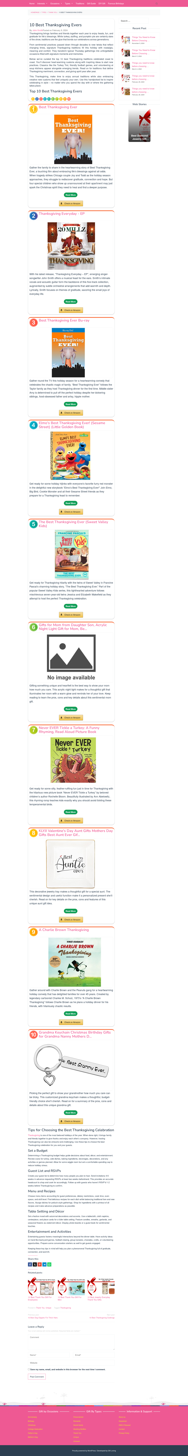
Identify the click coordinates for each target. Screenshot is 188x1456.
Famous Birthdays (116, 3)
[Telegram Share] (44, 1264)
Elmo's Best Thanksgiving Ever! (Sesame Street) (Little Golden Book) (72, 425)
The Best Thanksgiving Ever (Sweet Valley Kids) (73, 524)
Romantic (77, 1421)
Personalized (78, 1417)
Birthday (31, 1421)
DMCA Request (124, 1425)
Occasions (54, 3)
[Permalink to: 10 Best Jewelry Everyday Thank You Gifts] (101, 1286)
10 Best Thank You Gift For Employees (40, 1298)
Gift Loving (112, 1450)
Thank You (40, 1307)
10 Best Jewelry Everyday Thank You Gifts (99, 1298)
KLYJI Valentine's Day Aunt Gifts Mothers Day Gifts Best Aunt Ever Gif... (76, 832)
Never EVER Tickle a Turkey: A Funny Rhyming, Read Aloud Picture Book (69, 729)
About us (122, 1417)
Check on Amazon (72, 203)
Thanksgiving (34, 1135)
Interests (41, 3)
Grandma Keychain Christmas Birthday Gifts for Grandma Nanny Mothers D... (75, 1034)
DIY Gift (102, 3)
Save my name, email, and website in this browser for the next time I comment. (67, 1369)
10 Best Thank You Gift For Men (69, 1298)
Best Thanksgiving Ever (58, 107)
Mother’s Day (33, 1437)
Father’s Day (32, 1433)
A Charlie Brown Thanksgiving (64, 929)
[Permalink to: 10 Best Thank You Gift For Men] (71, 1286)
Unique (48, 1307)
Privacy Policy (124, 1433)
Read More (71, 194)
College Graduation (35, 1429)
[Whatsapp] (49, 1264)
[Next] (148, 125)
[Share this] (30, 1264)
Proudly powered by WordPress (84, 1450)
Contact (122, 1429)
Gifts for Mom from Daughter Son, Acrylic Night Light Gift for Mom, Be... (73, 627)
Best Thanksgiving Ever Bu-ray (64, 320)
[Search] (156, 3)
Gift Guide (91, 3)
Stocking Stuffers (79, 1429)
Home (32, 3)
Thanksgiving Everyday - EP (62, 213)
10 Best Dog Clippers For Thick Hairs (43, 1316)
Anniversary (32, 1417)
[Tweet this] (35, 1264)
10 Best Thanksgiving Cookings (102, 1316)
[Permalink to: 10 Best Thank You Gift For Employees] (41, 1286)
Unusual (76, 1441)
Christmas (32, 1425)
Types (67, 3)
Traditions (80, 3)
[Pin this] (40, 1264)
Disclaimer (123, 1421)
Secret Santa (78, 1425)
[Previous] (130, 125)
